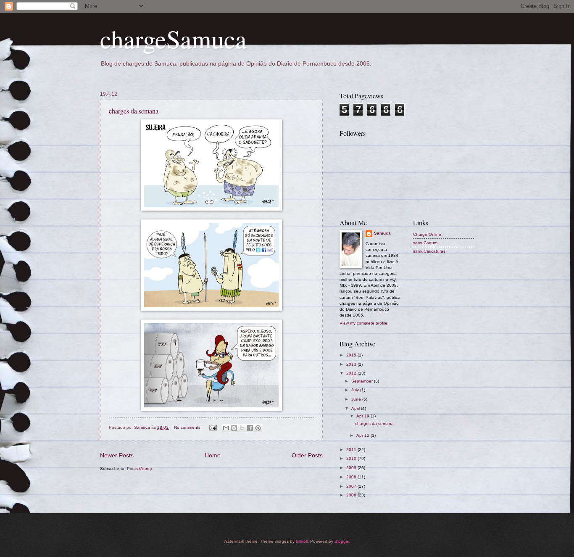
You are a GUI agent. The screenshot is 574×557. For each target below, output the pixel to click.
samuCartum (425, 242)
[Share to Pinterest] (258, 428)
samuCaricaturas (429, 251)
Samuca (382, 233)
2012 (352, 373)
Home (213, 455)
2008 (352, 477)
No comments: (188, 427)
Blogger (341, 541)
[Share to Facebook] (250, 428)
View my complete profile (363, 323)
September (362, 381)
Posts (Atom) (139, 468)
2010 (352, 458)
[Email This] (226, 428)
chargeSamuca (173, 38)
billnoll (302, 541)
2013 (352, 364)
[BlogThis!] (234, 428)
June (356, 399)
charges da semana (133, 110)
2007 (352, 486)
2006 (352, 495)
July (355, 390)
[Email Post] (212, 427)
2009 (352, 467)
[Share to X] (242, 428)
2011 (352, 449)
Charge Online (427, 234)
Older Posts (307, 455)
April (356, 408)
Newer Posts (117, 455)
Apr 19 (363, 416)
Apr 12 (363, 435)
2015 (352, 355)
